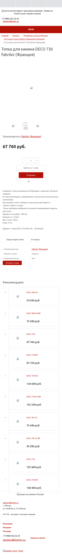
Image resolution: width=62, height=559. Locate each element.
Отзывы (35, 239)
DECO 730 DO (32, 376)
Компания (8, 524)
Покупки (7, 527)
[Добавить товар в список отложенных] (33, 181)
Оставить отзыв (12, 263)
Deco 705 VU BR (33, 438)
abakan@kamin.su (11, 21)
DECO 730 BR (32, 355)
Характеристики (15, 239)
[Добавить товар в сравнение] (28, 181)
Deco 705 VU (32, 417)
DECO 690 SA (32, 292)
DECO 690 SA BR (34, 313)
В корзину (31, 175)
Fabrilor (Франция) (31, 136)
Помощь (7, 531)
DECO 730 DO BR (34, 397)
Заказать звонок (37, 538)
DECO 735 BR (32, 480)
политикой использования (20, 547)
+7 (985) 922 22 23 (10, 19)
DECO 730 (31, 334)
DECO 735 (31, 459)
